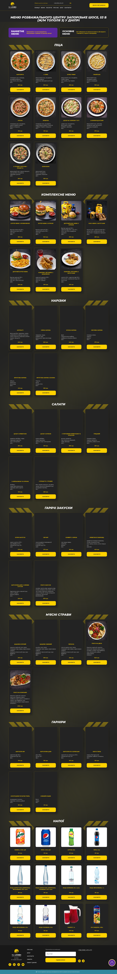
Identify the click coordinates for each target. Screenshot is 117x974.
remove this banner (75, 971)
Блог (61, 7)
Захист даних (32, 962)
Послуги (49, 7)
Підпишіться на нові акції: (52, 949)
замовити (20, 89)
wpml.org (48, 971)
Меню (43, 7)
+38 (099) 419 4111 (58, 3)
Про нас (56, 7)
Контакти (67, 7)
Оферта (29, 959)
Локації (37, 7)
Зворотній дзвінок (99, 5)
